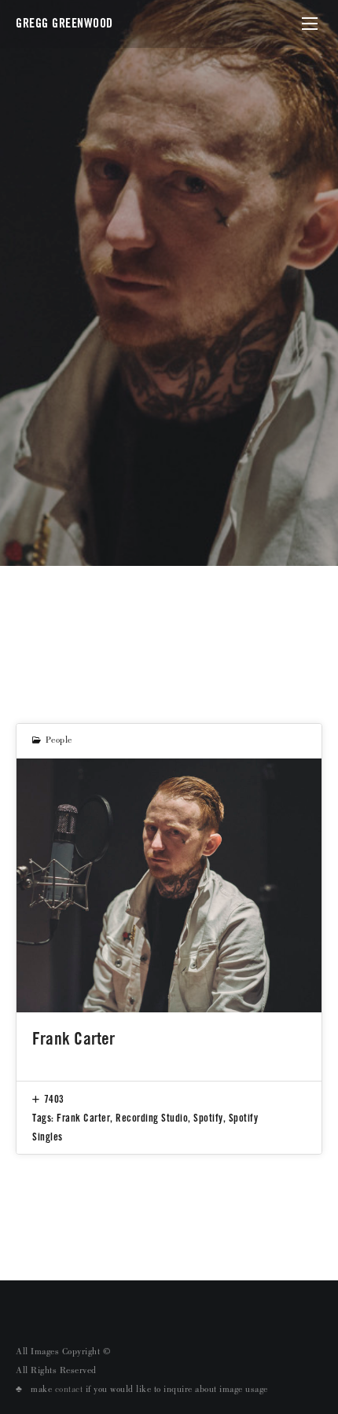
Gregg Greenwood (64, 23)
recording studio (152, 1117)
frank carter (83, 1117)
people (59, 741)
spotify (208, 1117)
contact (69, 1390)
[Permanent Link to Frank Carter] (169, 885)
